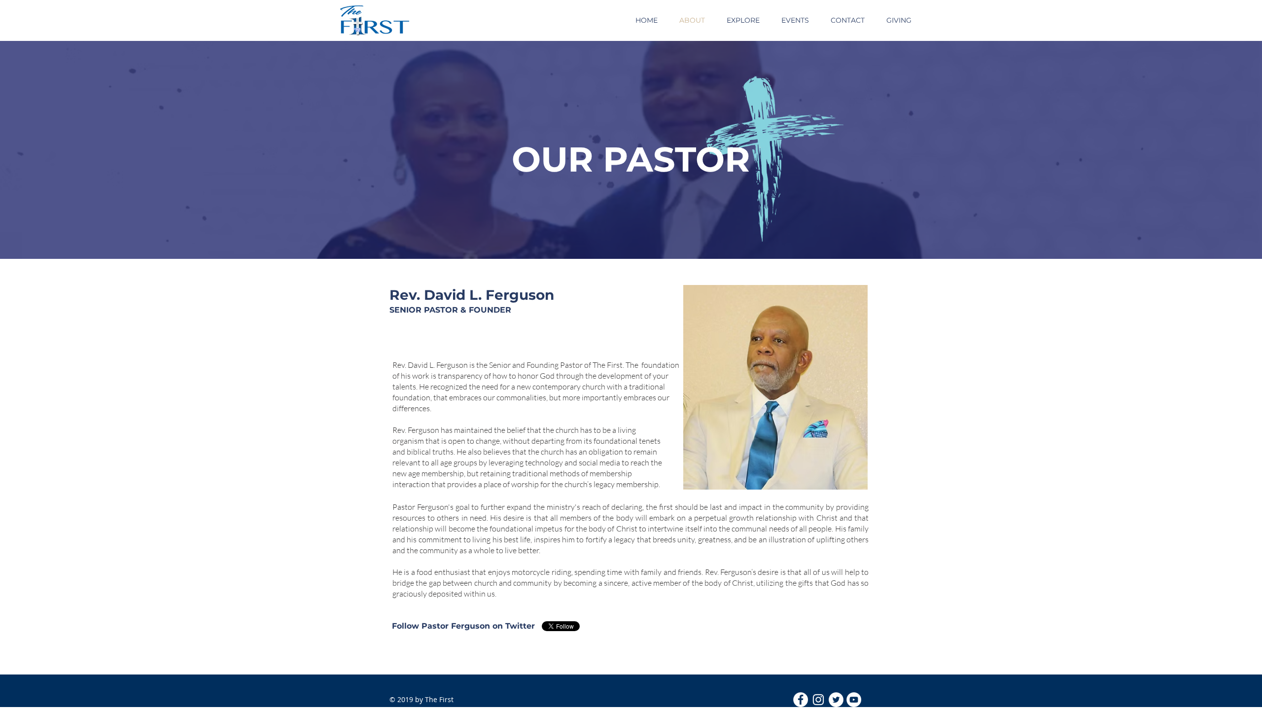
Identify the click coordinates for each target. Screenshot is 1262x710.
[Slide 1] (631, 234)
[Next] (1208, 150)
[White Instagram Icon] (818, 699)
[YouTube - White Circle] (853, 699)
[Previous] (53, 150)
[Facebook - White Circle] (800, 699)
